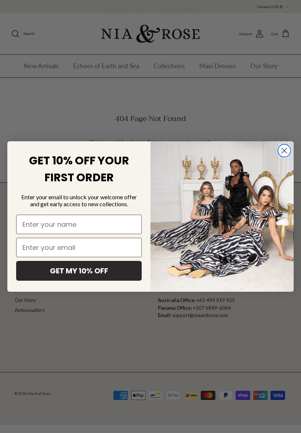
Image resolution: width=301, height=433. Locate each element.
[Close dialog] (284, 150)
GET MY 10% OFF (79, 271)
